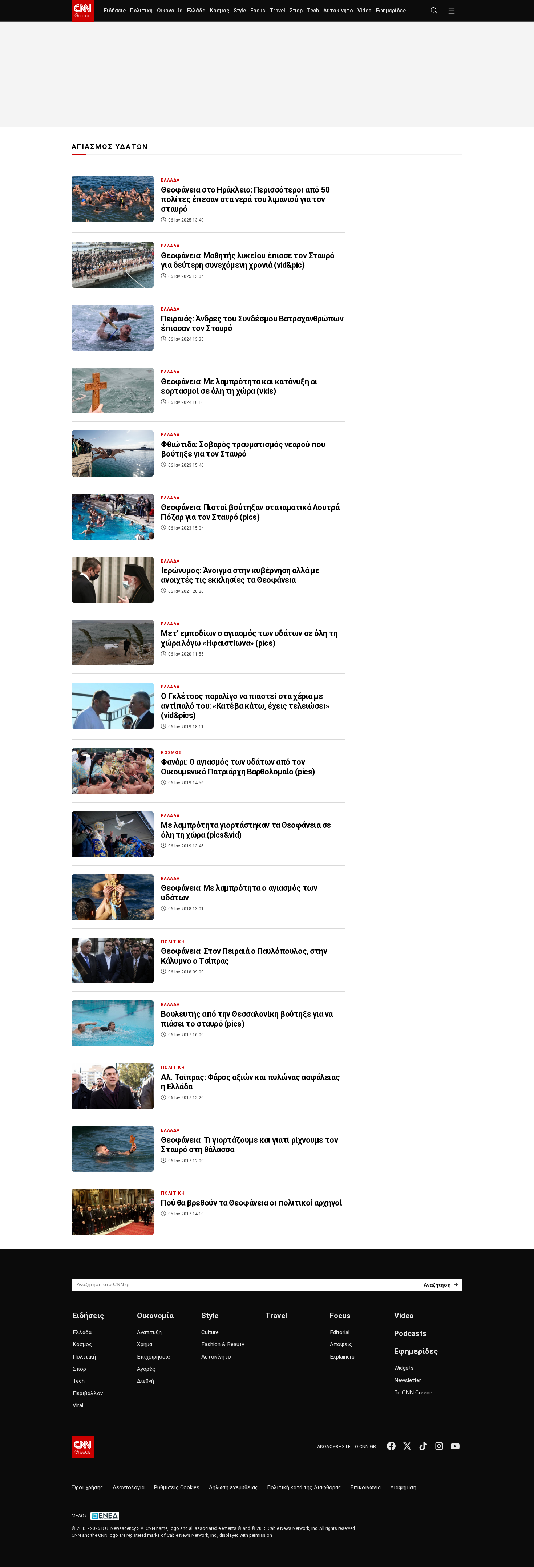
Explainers (342, 1356)
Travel (277, 11)
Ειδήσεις (115, 11)
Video (364, 11)
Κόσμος (219, 11)
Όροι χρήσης (87, 1488)
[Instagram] (439, 1446)
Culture (210, 1332)
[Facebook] (391, 1446)
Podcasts (410, 1333)
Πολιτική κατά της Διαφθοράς (304, 1488)
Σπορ (296, 11)
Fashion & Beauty (222, 1344)
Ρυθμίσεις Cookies (176, 1488)
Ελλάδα (196, 11)
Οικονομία (170, 11)
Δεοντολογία (129, 1488)
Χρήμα (144, 1344)
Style (240, 11)
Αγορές (146, 1369)
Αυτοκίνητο (338, 11)
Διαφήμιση (403, 1488)
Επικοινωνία (366, 1488)
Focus (257, 11)
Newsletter (407, 1380)
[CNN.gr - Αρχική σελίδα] (83, 1447)
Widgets (404, 1368)
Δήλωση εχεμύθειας (233, 1488)
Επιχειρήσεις (153, 1356)
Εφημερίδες (391, 11)
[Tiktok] (423, 1446)
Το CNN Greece (413, 1392)
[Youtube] (455, 1446)
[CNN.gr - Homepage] (83, 11)
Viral (78, 1405)
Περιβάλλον (88, 1393)
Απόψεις (341, 1344)
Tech (313, 11)
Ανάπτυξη (149, 1332)
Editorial (339, 1332)
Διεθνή (145, 1381)
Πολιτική (141, 11)
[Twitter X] (407, 1446)
